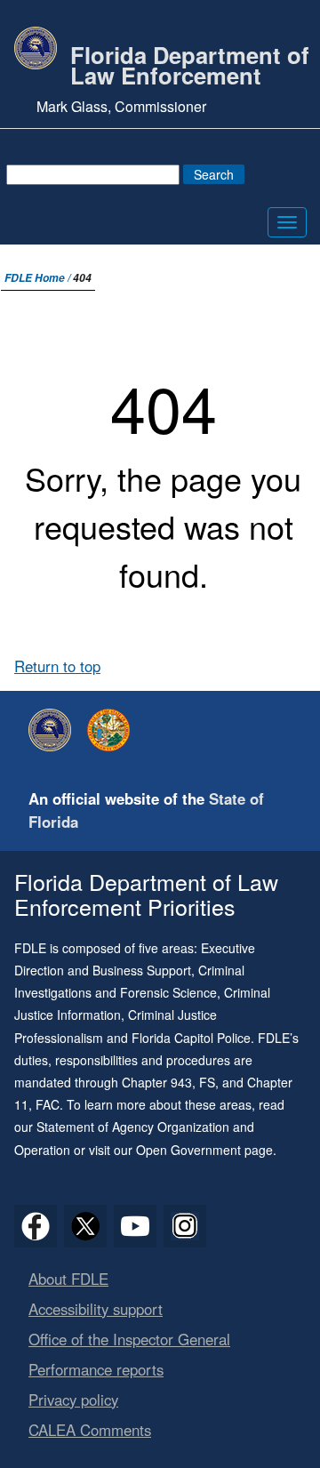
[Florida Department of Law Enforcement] (54, 730)
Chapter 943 (157, 1082)
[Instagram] (185, 1226)
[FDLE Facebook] (35, 1226)
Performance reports (96, 1369)
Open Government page (204, 1150)
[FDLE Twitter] (85, 1226)
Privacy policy (73, 1399)
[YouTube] (135, 1226)
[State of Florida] (113, 730)
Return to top (57, 666)
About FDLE (68, 1278)
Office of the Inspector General (129, 1339)
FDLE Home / (38, 277)
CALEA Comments (89, 1430)
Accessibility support (95, 1309)
